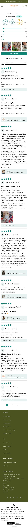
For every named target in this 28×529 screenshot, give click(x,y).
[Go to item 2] (16, 46)
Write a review (14, 53)
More (25, 22)
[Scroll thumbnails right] (25, 46)
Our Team (5, 449)
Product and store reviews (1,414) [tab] (14, 58)
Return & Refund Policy (9, 430)
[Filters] (2, 63)
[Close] (26, 503)
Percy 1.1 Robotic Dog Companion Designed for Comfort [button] (15, 377)
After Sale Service (7, 443)
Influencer (5, 466)
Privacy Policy (6, 423)
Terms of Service (7, 433)
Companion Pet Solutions (9, 462)
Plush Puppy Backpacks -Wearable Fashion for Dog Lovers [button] (15, 319)
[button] (2, 6)
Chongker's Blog (7, 453)
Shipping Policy (7, 420)
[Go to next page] (23, 405)
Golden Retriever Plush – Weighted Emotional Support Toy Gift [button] (15, 120)
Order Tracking (6, 416)
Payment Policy (7, 426)
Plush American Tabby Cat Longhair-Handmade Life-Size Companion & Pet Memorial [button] (16, 273)
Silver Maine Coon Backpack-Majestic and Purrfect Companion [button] (16, 297)
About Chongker (7, 446)
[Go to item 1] (6, 46)
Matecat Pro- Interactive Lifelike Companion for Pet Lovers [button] (15, 172)
